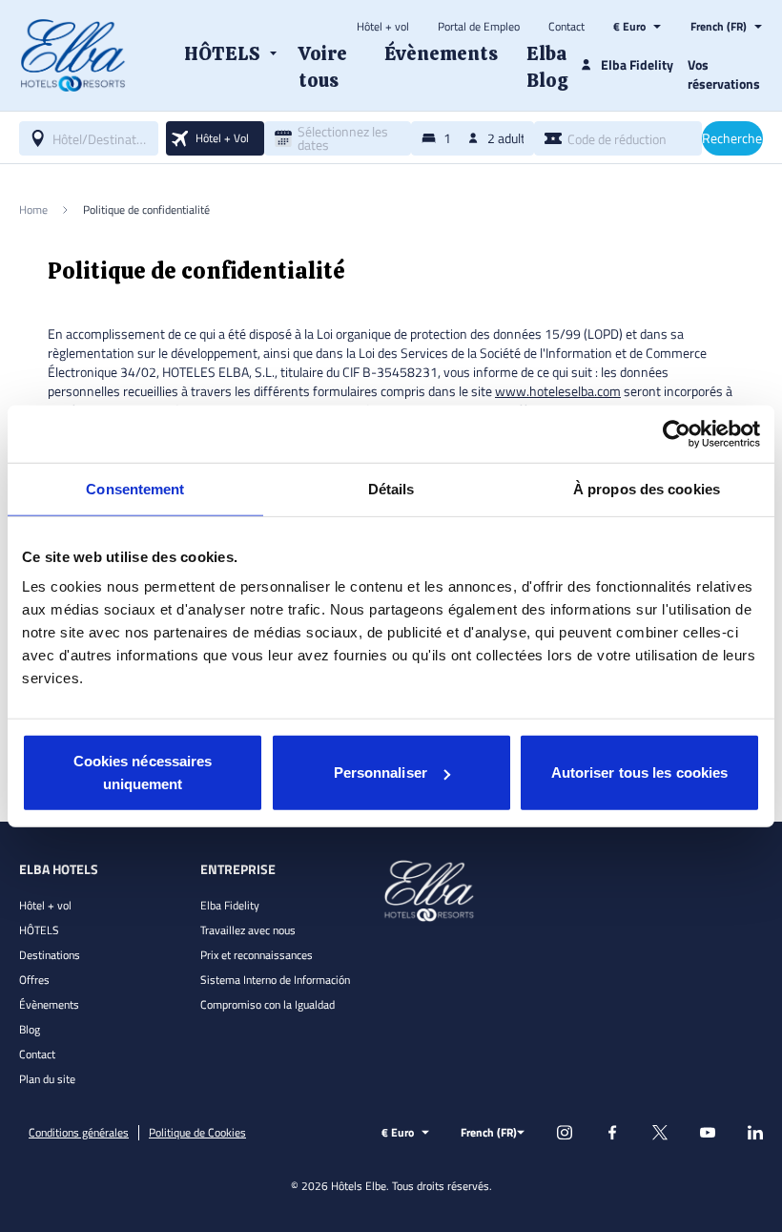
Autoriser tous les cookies (640, 772)
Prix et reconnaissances (256, 955)
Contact (566, 26)
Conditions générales (79, 1132)
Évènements (49, 1004)
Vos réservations (724, 74)
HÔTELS (39, 930)
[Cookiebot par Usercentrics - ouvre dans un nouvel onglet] (676, 433)
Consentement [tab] (135, 488)
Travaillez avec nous (248, 930)
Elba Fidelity (229, 905)
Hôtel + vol (383, 26)
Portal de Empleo (479, 26)
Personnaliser (380, 772)
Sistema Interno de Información (275, 980)
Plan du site (47, 1079)
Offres (34, 980)
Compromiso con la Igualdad (267, 1004)
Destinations (49, 955)
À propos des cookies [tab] (646, 488)
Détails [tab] (391, 488)
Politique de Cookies (197, 1132)
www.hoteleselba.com (558, 391)
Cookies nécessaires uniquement (143, 772)
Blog (29, 1029)
